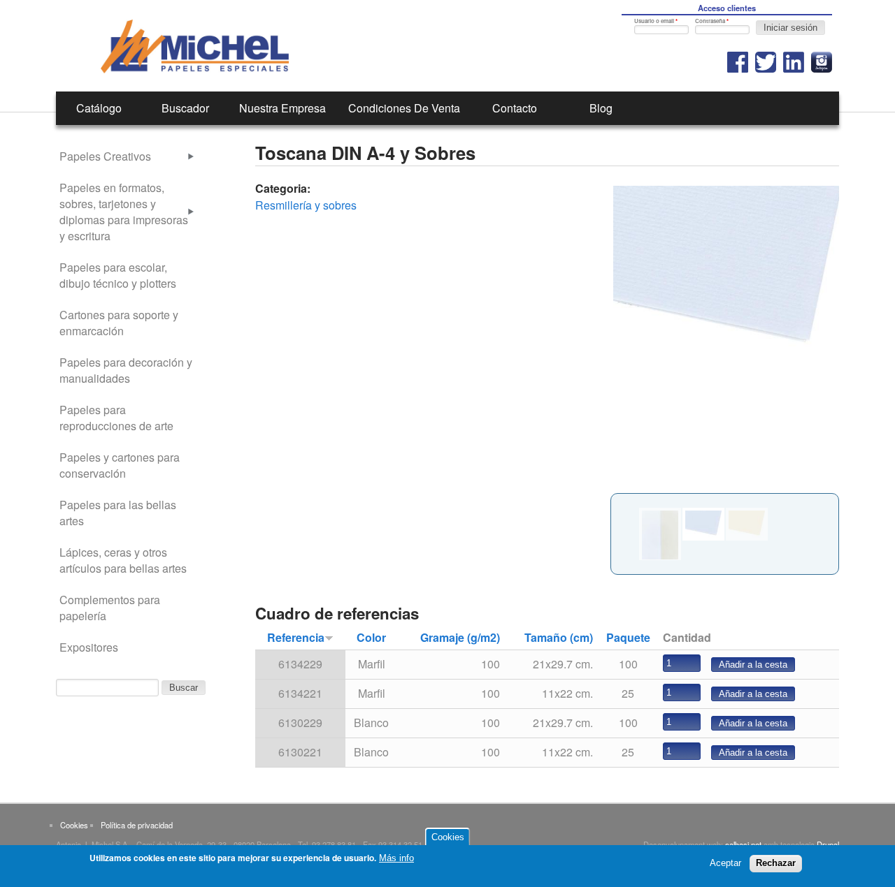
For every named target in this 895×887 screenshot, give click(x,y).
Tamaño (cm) (558, 637)
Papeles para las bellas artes (117, 513)
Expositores (88, 647)
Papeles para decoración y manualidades (125, 370)
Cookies (74, 824)
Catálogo (99, 108)
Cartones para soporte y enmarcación (118, 323)
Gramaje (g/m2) (460, 637)
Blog (601, 108)
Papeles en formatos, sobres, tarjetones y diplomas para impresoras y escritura (123, 211)
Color (371, 637)
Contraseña (712, 20)
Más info (396, 858)
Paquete (628, 637)
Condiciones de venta (404, 108)
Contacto (514, 108)
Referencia (295, 637)
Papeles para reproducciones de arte (116, 418)
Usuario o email (656, 20)
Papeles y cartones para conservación (119, 465)
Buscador (185, 108)
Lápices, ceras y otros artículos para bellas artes (123, 560)
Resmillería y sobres (306, 205)
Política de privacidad (137, 824)
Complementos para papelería (109, 608)
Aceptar (725, 863)
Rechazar (776, 863)
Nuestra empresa (282, 108)
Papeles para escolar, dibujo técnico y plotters (117, 275)
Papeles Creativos (105, 156)
